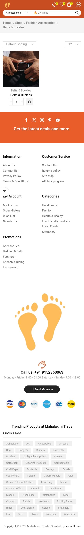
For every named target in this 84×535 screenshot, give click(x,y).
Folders (31, 475)
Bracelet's (58, 450)
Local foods (55, 488)
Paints (26, 501)
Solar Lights (27, 507)
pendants (43, 501)
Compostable (61, 462)
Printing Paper (64, 501)
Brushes (10, 456)
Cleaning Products (36, 462)
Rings (9, 507)
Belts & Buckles (21, 90)
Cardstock (12, 462)
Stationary (63, 507)
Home (7, 23)
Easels (66, 469)
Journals (35, 488)
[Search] (77, 13)
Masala (10, 494)
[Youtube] (58, 120)
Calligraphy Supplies (35, 456)
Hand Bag (46, 482)
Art (27, 443)
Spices (46, 507)
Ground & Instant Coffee (19, 482)
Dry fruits (32, 469)
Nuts (66, 494)
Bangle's (23, 450)
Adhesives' (12, 443)
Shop (18, 23)
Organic (10, 501)
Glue (70, 475)
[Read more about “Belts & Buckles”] (29, 101)
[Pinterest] (50, 120)
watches (51, 514)
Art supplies (44, 443)
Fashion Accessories (40, 23)
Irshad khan (72, 526)
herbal (63, 482)
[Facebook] (26, 120)
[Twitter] (34, 120)
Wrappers (69, 514)
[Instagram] (42, 120)
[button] (55, 5)
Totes (35, 514)
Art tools (63, 443)
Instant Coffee (14, 488)
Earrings (50, 469)
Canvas (58, 456)
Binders (40, 450)
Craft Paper (12, 469)
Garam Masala (52, 475)
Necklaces (29, 494)
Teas (20, 514)
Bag (8, 450)
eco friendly (12, 475)
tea (8, 514)
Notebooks (49, 494)
